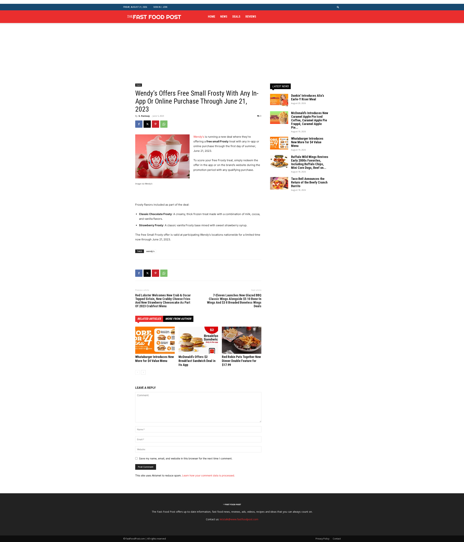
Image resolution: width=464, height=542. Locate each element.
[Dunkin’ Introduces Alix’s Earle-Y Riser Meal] (279, 100)
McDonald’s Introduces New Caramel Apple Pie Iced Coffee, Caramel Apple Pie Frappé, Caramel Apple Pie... (309, 120)
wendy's (150, 251)
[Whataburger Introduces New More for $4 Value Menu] (155, 340)
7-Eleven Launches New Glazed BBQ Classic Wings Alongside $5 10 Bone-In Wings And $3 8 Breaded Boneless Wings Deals (234, 300)
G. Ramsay (144, 115)
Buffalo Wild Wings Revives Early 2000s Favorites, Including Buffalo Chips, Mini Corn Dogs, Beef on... (309, 162)
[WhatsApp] (163, 124)
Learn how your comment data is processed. (208, 475)
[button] (338, 7)
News (223, 16)
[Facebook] (138, 124)
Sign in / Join (160, 7)
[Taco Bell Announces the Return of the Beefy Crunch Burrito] (279, 183)
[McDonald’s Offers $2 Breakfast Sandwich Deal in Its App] (198, 340)
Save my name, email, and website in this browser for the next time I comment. (185, 458)
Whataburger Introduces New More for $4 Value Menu (154, 359)
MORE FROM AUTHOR (178, 318)
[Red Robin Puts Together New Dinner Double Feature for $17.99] (241, 340)
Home (211, 16)
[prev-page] (137, 372)
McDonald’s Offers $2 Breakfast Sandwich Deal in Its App (197, 361)
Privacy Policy (322, 538)
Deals (236, 16)
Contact (337, 538)
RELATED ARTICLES (149, 318)
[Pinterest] (155, 124)
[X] (147, 124)
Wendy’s (198, 136)
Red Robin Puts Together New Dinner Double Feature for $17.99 (241, 361)
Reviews (250, 16)
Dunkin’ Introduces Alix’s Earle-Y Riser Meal (307, 97)
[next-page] (143, 372)
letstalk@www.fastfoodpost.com (239, 519)
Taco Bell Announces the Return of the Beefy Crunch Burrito (309, 182)
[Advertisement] (232, 56)
